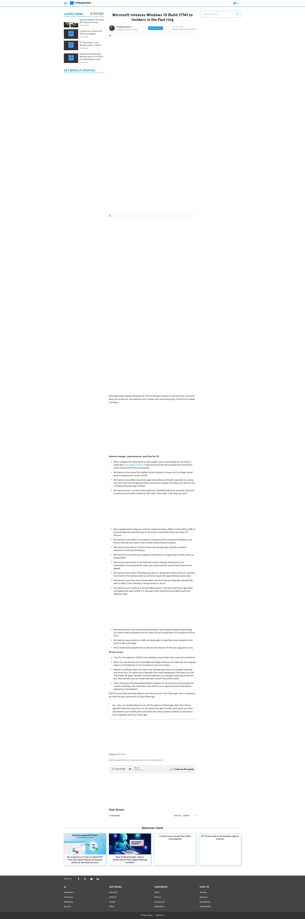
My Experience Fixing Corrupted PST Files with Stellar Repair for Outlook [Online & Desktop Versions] (85, 860)
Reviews (203, 892)
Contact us (159, 915)
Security (67, 906)
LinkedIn (98, 879)
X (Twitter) (85, 879)
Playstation (159, 906)
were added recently (133, 465)
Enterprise (68, 897)
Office (111, 906)
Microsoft (121, 754)
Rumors (157, 897)
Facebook (78, 879)
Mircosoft (113, 892)
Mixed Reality (205, 906)
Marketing (68, 902)
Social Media (205, 902)
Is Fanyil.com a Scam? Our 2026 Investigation (175, 837)
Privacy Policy (146, 915)
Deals (156, 892)
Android (112, 897)
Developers (69, 892)
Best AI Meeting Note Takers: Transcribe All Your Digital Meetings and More (130, 860)
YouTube (91, 879)
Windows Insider (155, 28)
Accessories (159, 902)
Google (112, 902)
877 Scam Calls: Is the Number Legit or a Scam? (220, 837)
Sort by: (178, 815)
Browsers (204, 897)
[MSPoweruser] (80, 3)
